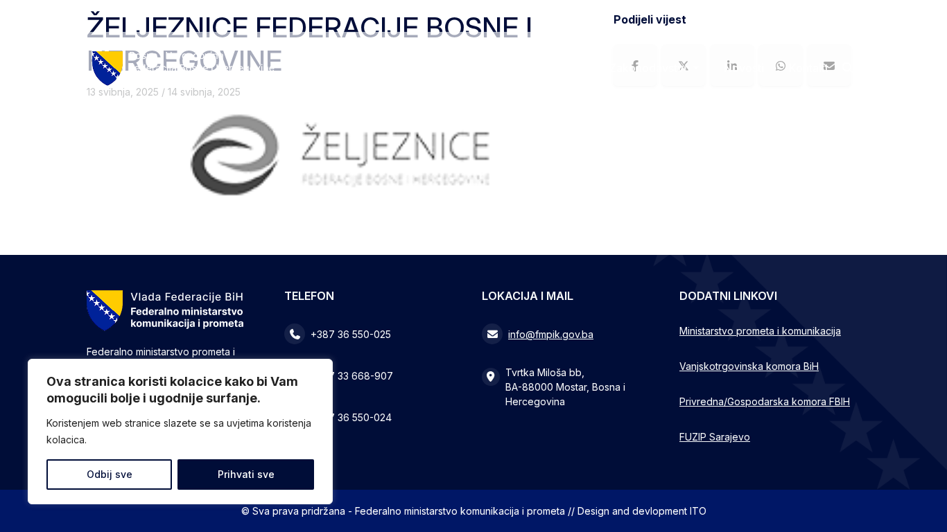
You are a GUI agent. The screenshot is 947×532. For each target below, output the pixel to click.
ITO (698, 511)
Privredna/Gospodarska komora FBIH (764, 401)
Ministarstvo (544, 68)
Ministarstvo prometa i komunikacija (760, 331)
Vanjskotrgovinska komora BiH (749, 366)
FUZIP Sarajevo (714, 437)
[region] (180, 431)
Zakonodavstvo (649, 68)
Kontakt (808, 68)
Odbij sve (109, 474)
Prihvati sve (246, 474)
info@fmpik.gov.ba (550, 334)
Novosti (744, 68)
